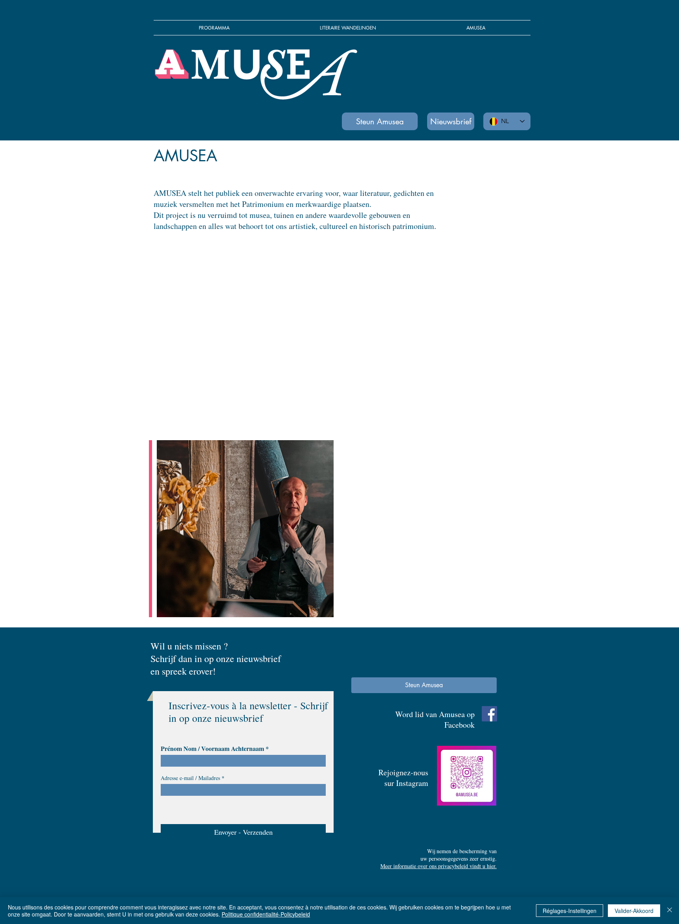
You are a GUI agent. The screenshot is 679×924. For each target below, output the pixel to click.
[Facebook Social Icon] (489, 713)
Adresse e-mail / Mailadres (190, 778)
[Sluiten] (669, 911)
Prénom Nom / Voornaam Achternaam (212, 748)
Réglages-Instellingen (569, 911)
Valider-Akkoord (634, 911)
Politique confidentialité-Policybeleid (266, 914)
